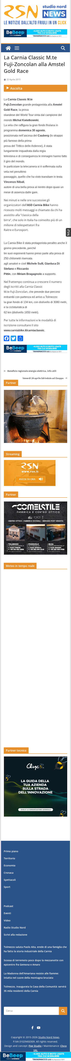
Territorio (9, 858)
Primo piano (11, 851)
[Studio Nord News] (8, 48)
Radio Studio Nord (15, 927)
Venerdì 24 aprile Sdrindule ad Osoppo (43, 378)
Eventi (7, 913)
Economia (9, 865)
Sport (7, 887)
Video (7, 920)
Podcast (8, 906)
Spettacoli (10, 879)
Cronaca (8, 872)
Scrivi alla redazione (15, 934)
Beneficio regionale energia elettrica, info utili (31, 371)
